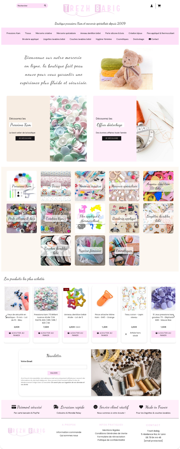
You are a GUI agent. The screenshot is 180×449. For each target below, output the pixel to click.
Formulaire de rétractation (111, 436)
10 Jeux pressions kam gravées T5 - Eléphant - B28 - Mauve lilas (163, 317)
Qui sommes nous (69, 435)
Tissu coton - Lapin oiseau (134, 316)
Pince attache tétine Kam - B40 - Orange (104, 316)
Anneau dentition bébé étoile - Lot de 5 (75, 316)
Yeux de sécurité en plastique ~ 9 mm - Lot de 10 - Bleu (16, 317)
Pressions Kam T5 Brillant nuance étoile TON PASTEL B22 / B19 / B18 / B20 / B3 (46, 318)
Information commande (68, 432)
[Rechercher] (45, 5)
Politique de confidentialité (111, 440)
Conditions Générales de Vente (111, 433)
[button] (72, 345)
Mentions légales (111, 430)
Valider (54, 373)
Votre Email (26, 361)
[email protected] (153, 440)
